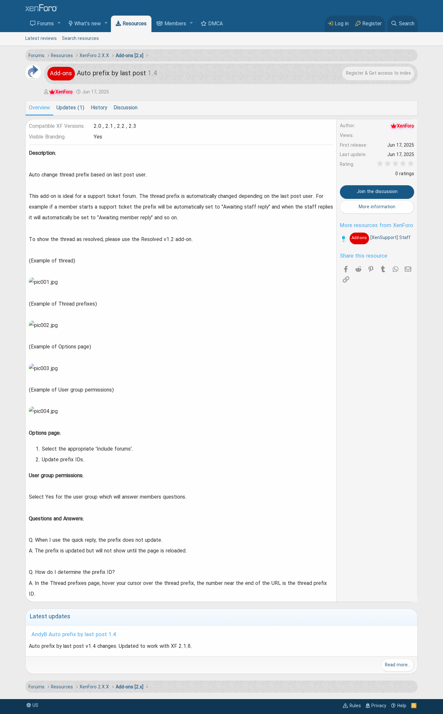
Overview (39, 108)
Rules (355, 705)
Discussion (126, 108)
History (99, 108)
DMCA (215, 24)
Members (175, 24)
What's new (87, 24)
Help (401, 705)
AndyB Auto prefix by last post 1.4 (73, 635)
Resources (135, 24)
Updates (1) (70, 108)
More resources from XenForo (376, 226)
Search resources (80, 38)
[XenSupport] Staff (381, 237)
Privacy (378, 705)
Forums (45, 24)
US (34, 705)
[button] (59, 23)
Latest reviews (41, 38)
